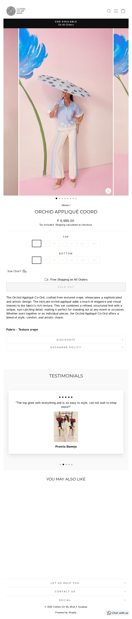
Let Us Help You (65, 583)
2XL (82, 243)
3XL (94, 243)
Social (65, 600)
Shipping (60, 224)
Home (65, 205)
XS (36, 243)
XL (72, 243)
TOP (66, 237)
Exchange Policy (66, 347)
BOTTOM (66, 253)
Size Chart (14, 271)
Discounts (66, 339)
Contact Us (65, 591)
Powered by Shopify (65, 612)
